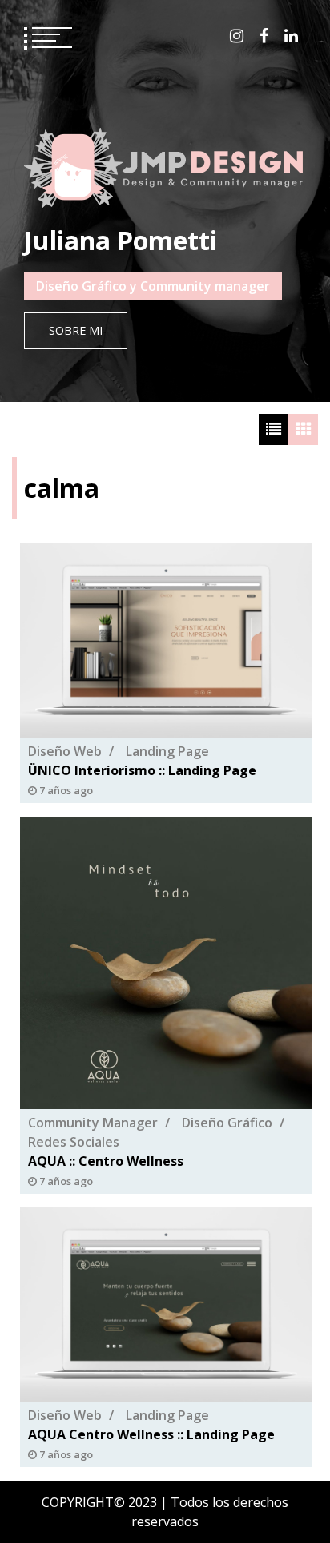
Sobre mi (76, 330)
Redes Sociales (73, 1142)
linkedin (291, 36)
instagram (237, 36)
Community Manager (93, 1122)
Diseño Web (65, 752)
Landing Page (167, 752)
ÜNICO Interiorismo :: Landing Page (142, 771)
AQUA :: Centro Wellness (105, 1161)
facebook (264, 36)
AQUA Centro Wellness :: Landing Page (151, 1434)
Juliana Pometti (120, 240)
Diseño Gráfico (227, 1122)
